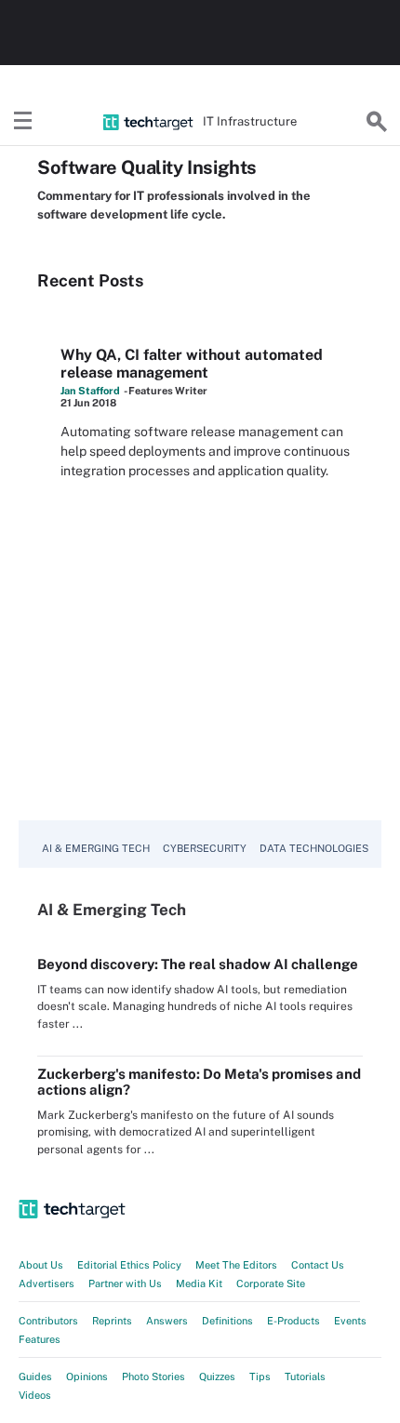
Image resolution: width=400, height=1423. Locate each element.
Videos (35, 1395)
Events (350, 1320)
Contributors (48, 1320)
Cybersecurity (205, 848)
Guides (35, 1376)
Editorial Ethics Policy (129, 1264)
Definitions (227, 1320)
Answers (167, 1320)
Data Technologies (314, 848)
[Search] (376, 122)
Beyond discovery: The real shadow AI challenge (197, 964)
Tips (260, 1376)
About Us (41, 1264)
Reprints (112, 1320)
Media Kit (199, 1283)
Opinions (87, 1376)
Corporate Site (270, 1283)
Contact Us (317, 1264)
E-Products (293, 1320)
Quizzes (217, 1376)
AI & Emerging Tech (96, 848)
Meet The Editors (236, 1264)
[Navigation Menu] (23, 122)
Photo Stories (153, 1376)
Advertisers (46, 1283)
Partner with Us (125, 1283)
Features (39, 1339)
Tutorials (305, 1376)
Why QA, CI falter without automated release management (191, 363)
